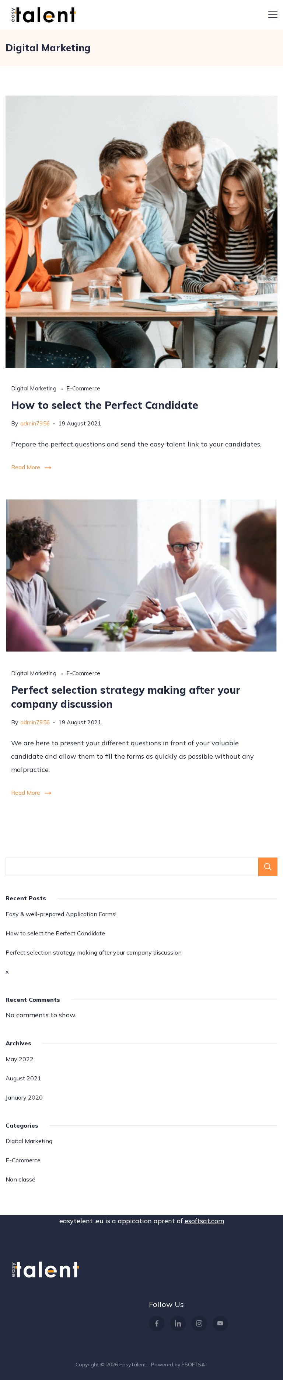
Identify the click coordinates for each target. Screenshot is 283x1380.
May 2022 (20, 1059)
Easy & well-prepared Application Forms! (61, 914)
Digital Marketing (34, 388)
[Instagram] (199, 1324)
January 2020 (24, 1097)
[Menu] (272, 14)
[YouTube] (220, 1324)
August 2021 (23, 1078)
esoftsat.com (204, 1221)
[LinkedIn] (178, 1324)
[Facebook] (157, 1324)
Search (267, 867)
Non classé (20, 1179)
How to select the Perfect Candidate (104, 405)
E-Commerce (83, 388)
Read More (25, 467)
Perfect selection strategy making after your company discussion (94, 952)
